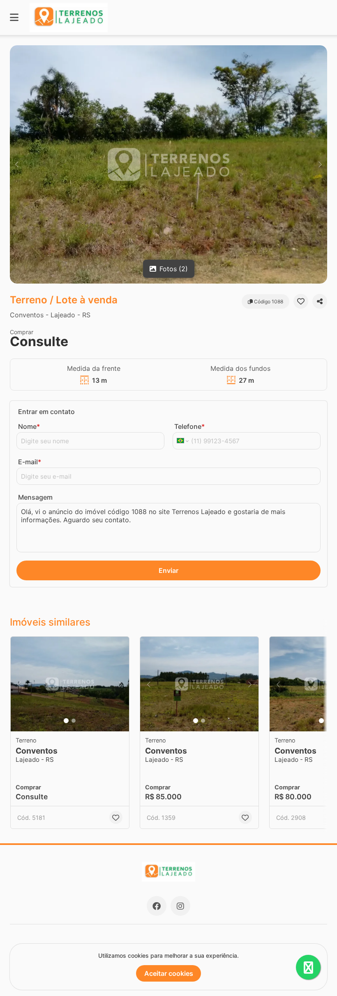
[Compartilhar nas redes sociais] (319, 301)
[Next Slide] (320, 164)
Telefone (189, 426)
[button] (168, 164)
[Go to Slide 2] (74, 721)
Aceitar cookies (168, 973)
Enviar (168, 570)
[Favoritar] (300, 301)
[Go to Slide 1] (66, 720)
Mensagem (35, 497)
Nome (29, 426)
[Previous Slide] (17, 164)
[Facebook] (156, 906)
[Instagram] (180, 906)
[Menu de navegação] (14, 17)
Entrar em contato (46, 411)
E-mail (29, 462)
